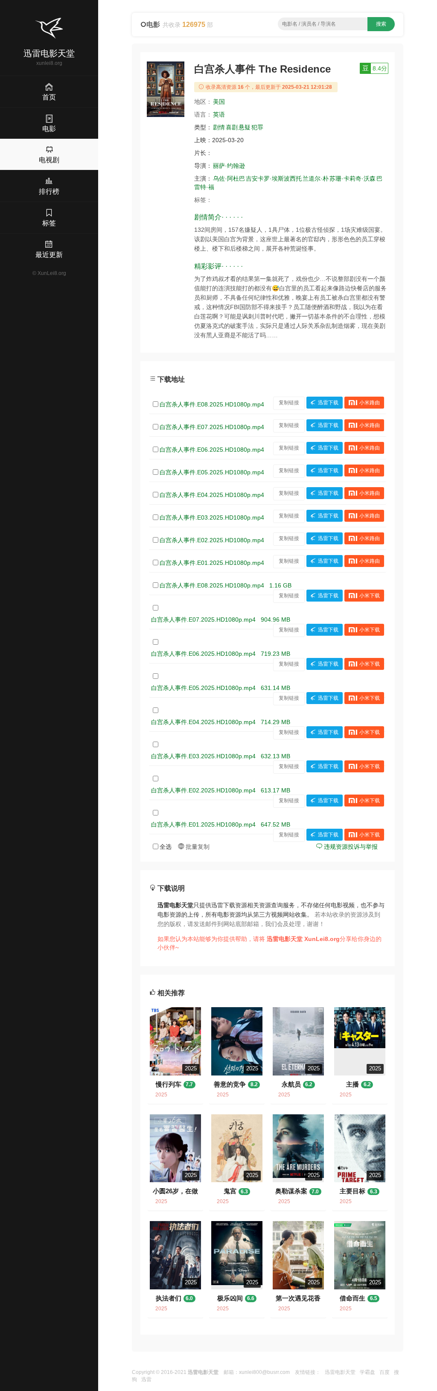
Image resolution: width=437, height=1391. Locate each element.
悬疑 (245, 127)
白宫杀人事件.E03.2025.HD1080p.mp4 (212, 517)
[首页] (49, 28)
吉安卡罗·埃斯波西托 (274, 178)
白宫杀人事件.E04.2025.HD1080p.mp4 (212, 494)
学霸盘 (367, 1372)
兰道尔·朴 (316, 178)
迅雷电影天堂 (340, 1372)
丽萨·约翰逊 (229, 165)
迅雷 (146, 1379)
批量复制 (197, 846)
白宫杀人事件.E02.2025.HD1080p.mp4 (212, 540)
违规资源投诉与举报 (350, 846)
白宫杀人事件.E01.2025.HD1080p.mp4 (212, 562)
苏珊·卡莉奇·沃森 (352, 178)
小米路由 (369, 403)
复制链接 (289, 403)
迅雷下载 (328, 403)
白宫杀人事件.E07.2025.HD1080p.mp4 (212, 427)
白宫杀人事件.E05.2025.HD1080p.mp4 (212, 472)
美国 (219, 101)
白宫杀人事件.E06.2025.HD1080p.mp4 (212, 449)
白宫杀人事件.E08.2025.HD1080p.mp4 (212, 404)
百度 (384, 1372)
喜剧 (232, 127)
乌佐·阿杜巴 (229, 178)
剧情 (219, 127)
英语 (219, 114)
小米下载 (369, 596)
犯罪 (257, 127)
